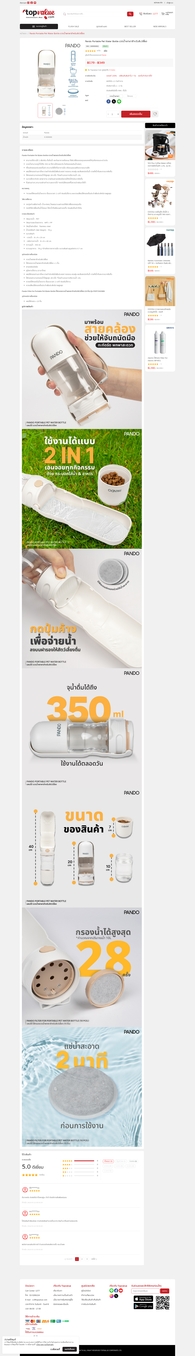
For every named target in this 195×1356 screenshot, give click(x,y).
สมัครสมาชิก (158, 2)
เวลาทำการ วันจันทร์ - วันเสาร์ (37, 1304)
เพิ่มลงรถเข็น (135, 114)
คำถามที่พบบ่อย (87, 1295)
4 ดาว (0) (108, 1166)
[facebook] (108, 102)
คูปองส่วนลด (101, 26)
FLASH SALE (73, 26)
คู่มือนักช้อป (86, 1290)
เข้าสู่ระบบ (170, 2)
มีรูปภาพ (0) (121, 1161)
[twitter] (114, 102)
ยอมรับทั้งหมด (70, 1349)
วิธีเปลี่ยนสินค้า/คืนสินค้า (91, 1299)
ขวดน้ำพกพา (115, 96)
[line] (119, 102)
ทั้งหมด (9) (108, 1161)
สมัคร (164, 1291)
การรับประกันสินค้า (88, 1304)
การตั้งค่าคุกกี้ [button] (55, 1349)
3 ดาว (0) (119, 1166)
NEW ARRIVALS (159, 26)
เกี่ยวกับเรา (57, 1290)
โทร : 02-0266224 (32, 1295)
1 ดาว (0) (108, 1170)
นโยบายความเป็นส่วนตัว (63, 1295)
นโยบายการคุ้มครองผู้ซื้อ (63, 1299)
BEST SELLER (130, 26)
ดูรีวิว (105, 51)
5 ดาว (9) (133, 1161)
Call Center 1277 (32, 1290)
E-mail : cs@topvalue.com (36, 1299)
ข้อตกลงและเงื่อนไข (60, 1304)
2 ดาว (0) (130, 1166)
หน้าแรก (23, 33)
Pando (104, 55)
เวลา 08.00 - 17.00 (33, 1308)
